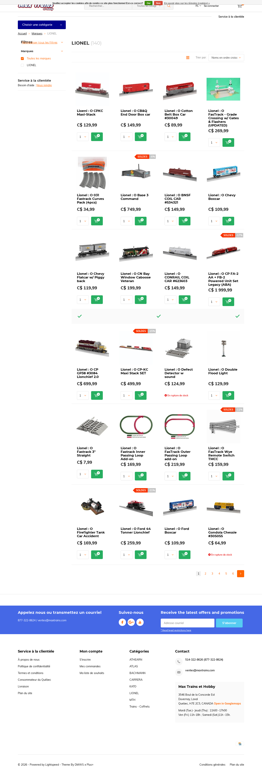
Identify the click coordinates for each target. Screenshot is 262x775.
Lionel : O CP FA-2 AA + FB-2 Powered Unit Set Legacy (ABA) (223, 279)
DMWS (79, 764)
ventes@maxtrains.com (200, 670)
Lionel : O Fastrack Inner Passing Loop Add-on (133, 453)
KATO (132, 686)
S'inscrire (85, 659)
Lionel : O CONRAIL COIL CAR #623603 (177, 277)
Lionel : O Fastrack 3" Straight (86, 451)
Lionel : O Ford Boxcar (177, 530)
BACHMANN (137, 673)
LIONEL (31, 65)
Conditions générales (212, 764)
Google (131, 622)
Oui (148, 3)
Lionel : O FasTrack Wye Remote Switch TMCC (221, 453)
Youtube (140, 622)
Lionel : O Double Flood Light (222, 371)
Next (240, 573)
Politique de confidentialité (34, 666)
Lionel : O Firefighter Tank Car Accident (91, 532)
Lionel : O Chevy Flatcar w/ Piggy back (90, 277)
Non (158, 3)
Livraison (23, 686)
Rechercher (168, 6)
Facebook (122, 622)
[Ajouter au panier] (97, 136)
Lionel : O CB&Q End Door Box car (135, 112)
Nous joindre (44, 85)
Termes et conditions (30, 673)
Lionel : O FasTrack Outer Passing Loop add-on (177, 453)
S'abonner (229, 623)
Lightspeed (52, 764)
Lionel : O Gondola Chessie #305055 (222, 532)
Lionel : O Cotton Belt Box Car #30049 (179, 114)
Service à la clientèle (231, 16)
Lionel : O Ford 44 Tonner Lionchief (136, 530)
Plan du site (25, 693)
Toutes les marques (39, 58)
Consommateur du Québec (34, 679)
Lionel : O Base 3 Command (134, 197)
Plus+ (90, 764)
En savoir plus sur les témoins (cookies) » (187, 3)
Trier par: (201, 57)
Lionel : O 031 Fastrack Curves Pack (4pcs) (90, 198)
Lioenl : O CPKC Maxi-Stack (90, 112)
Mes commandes (90, 666)
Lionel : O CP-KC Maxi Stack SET (134, 371)
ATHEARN (135, 659)
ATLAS (133, 666)
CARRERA (136, 679)
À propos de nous (29, 659)
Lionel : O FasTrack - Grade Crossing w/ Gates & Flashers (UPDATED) (223, 118)
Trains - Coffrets (139, 706)
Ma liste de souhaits (92, 673)
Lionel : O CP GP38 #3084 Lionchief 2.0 (88, 373)
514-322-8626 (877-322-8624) (204, 659)
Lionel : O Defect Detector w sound (179, 373)
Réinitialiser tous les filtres (39, 42)
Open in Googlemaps (227, 703)
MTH (132, 700)
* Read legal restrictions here (176, 630)
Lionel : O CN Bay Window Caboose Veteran (136, 277)
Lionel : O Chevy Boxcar (222, 197)
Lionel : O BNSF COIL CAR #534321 (178, 198)
